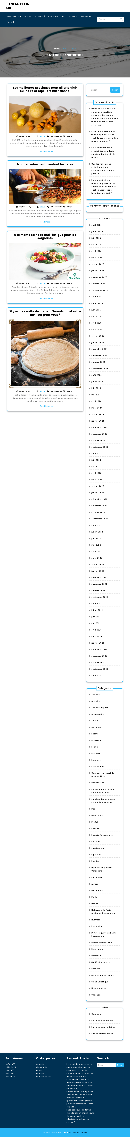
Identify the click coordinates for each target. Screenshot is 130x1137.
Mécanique (97, 890)
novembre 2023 (99, 434)
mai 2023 (96, 466)
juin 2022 (96, 538)
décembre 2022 (99, 499)
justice (94, 884)
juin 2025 (96, 310)
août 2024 (96, 375)
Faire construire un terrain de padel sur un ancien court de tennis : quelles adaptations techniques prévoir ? (103, 186)
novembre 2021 (99, 584)
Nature (10, 22)
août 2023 (96, 453)
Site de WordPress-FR (102, 1034)
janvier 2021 (97, 643)
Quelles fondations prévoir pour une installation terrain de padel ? (80, 1104)
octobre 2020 (98, 662)
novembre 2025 (99, 277)
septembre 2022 (99, 519)
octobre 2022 (98, 512)
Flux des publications (102, 1020)
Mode (94, 897)
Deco (63, 17)
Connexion (96, 1014)
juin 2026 (96, 238)
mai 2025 (96, 316)
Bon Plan (53, 17)
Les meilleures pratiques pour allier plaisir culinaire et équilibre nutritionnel (45, 89)
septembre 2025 (99, 290)
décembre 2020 (99, 649)
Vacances (96, 995)
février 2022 (97, 564)
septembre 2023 (99, 447)
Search (121, 20)
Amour (94, 721)
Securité (95, 969)
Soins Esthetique (99, 982)
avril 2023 (96, 473)
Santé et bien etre (100, 962)
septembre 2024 (99, 369)
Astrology (96, 727)
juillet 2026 (97, 231)
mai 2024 (96, 395)
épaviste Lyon (98, 848)
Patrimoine (97, 926)
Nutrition (95, 920)
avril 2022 (96, 551)
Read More (45, 151)
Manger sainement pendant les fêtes (45, 164)
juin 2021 (96, 617)
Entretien (96, 841)
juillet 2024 (97, 382)
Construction (98, 783)
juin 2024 (96, 388)
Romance (96, 956)
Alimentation (14, 17)
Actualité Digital (99, 708)
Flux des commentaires (103, 1027)
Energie (95, 828)
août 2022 (96, 525)
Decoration (97, 815)
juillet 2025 (97, 303)
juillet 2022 (97, 532)
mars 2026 (96, 257)
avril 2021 (96, 630)
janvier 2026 (97, 271)
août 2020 (96, 675)
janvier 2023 (97, 493)
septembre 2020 (99, 669)
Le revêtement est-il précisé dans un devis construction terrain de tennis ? (80, 1094)
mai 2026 (96, 244)
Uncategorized (98, 988)
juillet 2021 (97, 610)
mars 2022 (96, 558)
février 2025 (97, 336)
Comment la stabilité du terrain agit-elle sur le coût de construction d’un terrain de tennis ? (80, 1084)
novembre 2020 (99, 656)
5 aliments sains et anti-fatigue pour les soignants (45, 236)
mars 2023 (96, 479)
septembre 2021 (99, 597)
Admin (42, 136)
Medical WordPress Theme (65, 1132)
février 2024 (97, 414)
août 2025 (96, 297)
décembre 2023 (99, 427)
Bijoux (94, 747)
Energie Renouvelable (102, 835)
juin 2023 (96, 460)
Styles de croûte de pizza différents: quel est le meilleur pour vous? (45, 313)
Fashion (73, 17)
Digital (27, 17)
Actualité (40, 17)
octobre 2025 (98, 284)
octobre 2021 (98, 591)
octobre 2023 (98, 440)
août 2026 (96, 225)
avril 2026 (96, 251)
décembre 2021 (99, 577)
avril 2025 (96, 323)
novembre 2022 (99, 506)
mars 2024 (96, 408)
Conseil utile (97, 766)
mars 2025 (96, 329)
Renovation (97, 949)
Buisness (96, 760)
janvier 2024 (97, 421)
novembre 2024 (99, 355)
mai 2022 (96, 545)
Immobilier (86, 17)
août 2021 (96, 604)
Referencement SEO (101, 942)
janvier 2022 (97, 571)
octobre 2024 (98, 362)
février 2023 (97, 486)
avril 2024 (96, 401)
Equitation (96, 854)
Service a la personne (102, 975)
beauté (95, 734)
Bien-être (96, 740)
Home (57, 49)
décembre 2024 (99, 349)
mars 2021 (96, 636)
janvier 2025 (97, 342)
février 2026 (97, 264)
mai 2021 (96, 623)
